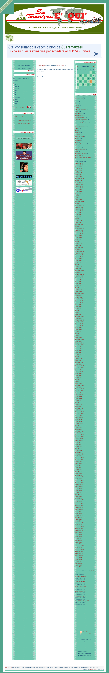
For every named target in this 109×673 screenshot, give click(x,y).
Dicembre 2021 (79, 460)
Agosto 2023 (78, 498)
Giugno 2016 (78, 333)
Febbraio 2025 (79, 532)
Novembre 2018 (79, 389)
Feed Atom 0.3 (86, 634)
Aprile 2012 (78, 238)
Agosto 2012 (78, 245)
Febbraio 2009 (79, 165)
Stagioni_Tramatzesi (80, 144)
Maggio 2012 (78, 240)
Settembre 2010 (79, 201)
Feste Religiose (79, 115)
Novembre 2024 (79, 527)
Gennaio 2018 (79, 370)
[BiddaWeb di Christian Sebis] (24, 141)
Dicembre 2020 (79, 437)
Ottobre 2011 (78, 226)
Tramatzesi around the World (83, 157)
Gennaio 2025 (79, 530)
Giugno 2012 (78, 241)
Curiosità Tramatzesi (80, 109)
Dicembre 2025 (79, 552)
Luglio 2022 (78, 473)
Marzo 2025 (78, 534)
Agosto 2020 (78, 429)
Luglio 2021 (78, 450)
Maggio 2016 (78, 331)
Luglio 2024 (78, 519)
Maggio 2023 (78, 492)
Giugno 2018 (78, 379)
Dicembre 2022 (79, 483)
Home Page (41, 66)
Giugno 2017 (78, 356)
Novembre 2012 (79, 251)
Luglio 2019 (78, 404)
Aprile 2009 (78, 169)
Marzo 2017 (78, 351)
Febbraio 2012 (79, 234)
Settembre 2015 (79, 316)
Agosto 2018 (78, 383)
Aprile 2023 (78, 490)
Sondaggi (77, 138)
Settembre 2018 (79, 385)
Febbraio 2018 (79, 372)
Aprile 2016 (78, 329)
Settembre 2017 (79, 362)
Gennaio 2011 (79, 209)
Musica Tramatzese (80, 127)
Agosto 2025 (78, 544)
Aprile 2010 (78, 192)
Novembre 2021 (79, 458)
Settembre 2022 (79, 477)
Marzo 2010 (78, 190)
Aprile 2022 (78, 467)
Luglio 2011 (78, 220)
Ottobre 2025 (78, 548)
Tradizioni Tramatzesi (81, 153)
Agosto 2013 (78, 268)
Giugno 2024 (78, 517)
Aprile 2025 (78, 536)
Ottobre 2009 (78, 180)
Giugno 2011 (78, 218)
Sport (76, 142)
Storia (76, 146)
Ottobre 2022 (78, 479)
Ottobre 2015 (78, 318)
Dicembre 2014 (79, 299)
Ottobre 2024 (78, 525)
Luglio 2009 (78, 174)
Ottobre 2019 (78, 410)
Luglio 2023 (78, 496)
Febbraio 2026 (79, 555)
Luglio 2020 (78, 427)
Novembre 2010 (79, 205)
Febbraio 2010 (79, 188)
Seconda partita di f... (81, 586)
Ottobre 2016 (78, 341)
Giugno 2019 (78, 402)
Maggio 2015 (78, 308)
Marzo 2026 (78, 557)
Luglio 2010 (78, 197)
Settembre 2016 (79, 339)
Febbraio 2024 (79, 509)
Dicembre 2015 (79, 322)
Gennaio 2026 (79, 553)
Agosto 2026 (78, 567)
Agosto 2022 (78, 475)
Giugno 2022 (78, 471)
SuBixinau (78, 148)
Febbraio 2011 (79, 211)
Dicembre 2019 (79, 414)
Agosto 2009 (78, 176)
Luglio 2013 (78, 266)
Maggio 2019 (78, 400)
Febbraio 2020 (79, 418)
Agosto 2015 (78, 314)
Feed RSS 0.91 (86, 632)
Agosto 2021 (78, 452)
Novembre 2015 (79, 320)
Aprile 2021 (78, 444)
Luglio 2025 (78, 542)
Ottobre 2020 (78, 433)
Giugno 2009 (78, 173)
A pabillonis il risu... (80, 581)
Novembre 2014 (79, 297)
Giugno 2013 (78, 264)
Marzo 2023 (78, 488)
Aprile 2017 (78, 352)
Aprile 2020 (78, 421)
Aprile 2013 (78, 261)
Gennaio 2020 (79, 416)
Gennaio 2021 (79, 439)
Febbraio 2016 (79, 326)
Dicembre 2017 (79, 368)
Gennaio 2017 (79, 347)
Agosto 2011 (78, 222)
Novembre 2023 (79, 504)
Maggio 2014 (78, 285)
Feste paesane (78, 113)
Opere (76, 130)
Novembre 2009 (79, 182)
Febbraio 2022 (79, 463)
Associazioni (78, 100)
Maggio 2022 (78, 469)
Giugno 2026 (78, 563)
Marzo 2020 (78, 419)
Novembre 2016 (79, 343)
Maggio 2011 (78, 217)
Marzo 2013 (78, 259)
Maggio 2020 (78, 423)
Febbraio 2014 (79, 280)
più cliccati (93, 571)
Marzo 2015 (78, 305)
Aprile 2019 (78, 398)
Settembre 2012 (79, 247)
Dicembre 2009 (79, 184)
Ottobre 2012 (78, 249)
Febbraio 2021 (79, 441)
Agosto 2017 (78, 360)
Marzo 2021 (78, 442)
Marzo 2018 (78, 374)
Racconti (77, 134)
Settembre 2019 (79, 408)
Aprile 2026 (78, 559)
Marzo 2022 (78, 465)
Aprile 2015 (78, 307)
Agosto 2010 (78, 199)
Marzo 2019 (78, 396)
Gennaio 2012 (79, 232)
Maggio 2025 (78, 538)
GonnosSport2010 (80, 117)
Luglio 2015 (78, 312)
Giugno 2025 (78, 540)
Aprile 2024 (78, 513)
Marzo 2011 (78, 213)
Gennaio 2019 (79, 393)
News (76, 129)
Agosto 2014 (78, 291)
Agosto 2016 (78, 337)
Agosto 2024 (78, 521)
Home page (8, 667)
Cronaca (77, 106)
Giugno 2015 (78, 310)
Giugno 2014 (78, 287)
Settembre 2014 (79, 293)
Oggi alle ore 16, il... (80, 596)
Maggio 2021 (78, 446)
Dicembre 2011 (79, 230)
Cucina (77, 107)
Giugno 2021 (78, 448)
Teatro (76, 151)
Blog (76, 102)
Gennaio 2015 (79, 301)
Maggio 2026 (78, 561)
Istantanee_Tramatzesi (81, 119)
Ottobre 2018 (78, 387)
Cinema (77, 104)
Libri (76, 125)
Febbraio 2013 (79, 257)
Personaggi (78, 132)
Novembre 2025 (79, 550)
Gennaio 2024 (79, 507)
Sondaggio (78, 140)
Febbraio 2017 (79, 349)
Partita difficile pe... (80, 591)
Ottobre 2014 (78, 295)
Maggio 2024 (78, 515)
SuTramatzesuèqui (80, 150)
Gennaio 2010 (79, 186)
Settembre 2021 (79, 454)
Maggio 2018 (78, 377)
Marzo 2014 (78, 282)
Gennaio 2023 (79, 485)
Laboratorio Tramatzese (81, 123)
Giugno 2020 (78, 425)
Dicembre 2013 (79, 276)
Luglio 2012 (78, 243)
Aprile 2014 (78, 284)
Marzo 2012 (78, 236)
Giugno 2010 (78, 196)
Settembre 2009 (79, 178)
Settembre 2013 (79, 270)
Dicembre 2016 (79, 345)
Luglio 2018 (78, 381)
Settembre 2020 (79, 431)
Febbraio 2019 (79, 395)
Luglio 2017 (78, 358)
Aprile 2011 (78, 215)
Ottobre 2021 (78, 456)
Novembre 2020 (79, 435)
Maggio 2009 (78, 171)
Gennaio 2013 (79, 255)
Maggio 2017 (78, 354)
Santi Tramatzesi (79, 136)
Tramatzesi (78, 155)
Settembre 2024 (79, 523)
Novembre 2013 (79, 274)
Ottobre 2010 (78, 203)
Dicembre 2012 (79, 253)
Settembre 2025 (79, 546)
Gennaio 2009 (79, 163)
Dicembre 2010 (79, 207)
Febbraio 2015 (79, 303)
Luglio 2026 (78, 565)
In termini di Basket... (81, 576)
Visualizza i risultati (18, 108)
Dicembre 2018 (79, 391)
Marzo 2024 (78, 511)
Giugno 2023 (78, 494)
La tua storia (78, 121)
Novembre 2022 (79, 481)
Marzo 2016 (78, 328)
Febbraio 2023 (79, 486)
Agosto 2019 (78, 406)
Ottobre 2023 (78, 502)
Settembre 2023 (79, 500)
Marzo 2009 (78, 167)
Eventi (76, 111)
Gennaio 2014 (79, 278)
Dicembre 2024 (79, 529)
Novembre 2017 (79, 366)
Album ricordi (79, 98)
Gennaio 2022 (79, 462)
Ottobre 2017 (78, 364)
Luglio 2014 (78, 289)
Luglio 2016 (78, 335)
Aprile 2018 (78, 375)
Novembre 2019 (79, 412)
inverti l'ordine (61, 66)
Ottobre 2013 (78, 272)
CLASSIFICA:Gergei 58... (82, 601)
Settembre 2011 (79, 224)
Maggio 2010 (78, 194)
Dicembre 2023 (79, 506)
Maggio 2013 (78, 263)
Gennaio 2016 (79, 324)
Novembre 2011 (79, 228)
